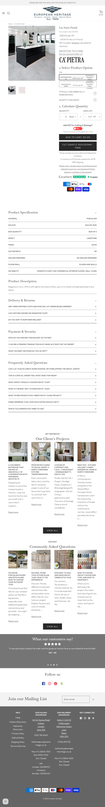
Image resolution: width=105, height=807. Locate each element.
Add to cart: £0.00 (78, 137)
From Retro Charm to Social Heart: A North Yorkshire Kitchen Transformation (40, 469)
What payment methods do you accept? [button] (27, 351)
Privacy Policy (18, 733)
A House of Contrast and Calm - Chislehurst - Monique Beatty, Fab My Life (63, 469)
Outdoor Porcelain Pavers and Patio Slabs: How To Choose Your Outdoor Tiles (16, 579)
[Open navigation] (3, 13)
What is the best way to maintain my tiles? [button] (29, 389)
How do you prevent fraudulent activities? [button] (29, 338)
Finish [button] (52, 245)
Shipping (75, 43)
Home (10, 24)
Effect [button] (52, 238)
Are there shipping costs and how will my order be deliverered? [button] (40, 306)
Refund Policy (18, 737)
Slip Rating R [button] (52, 251)
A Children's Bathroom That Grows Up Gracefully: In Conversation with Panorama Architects (17, 472)
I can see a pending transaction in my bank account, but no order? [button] (41, 344)
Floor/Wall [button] (52, 264)
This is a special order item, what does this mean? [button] (32, 375)
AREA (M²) (87, 111)
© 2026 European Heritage (52, 799)
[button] (12, 90)
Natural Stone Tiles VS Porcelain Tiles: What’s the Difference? (40, 576)
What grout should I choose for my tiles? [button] (29, 382)
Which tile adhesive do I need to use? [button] (26, 409)
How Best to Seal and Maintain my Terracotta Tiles (62, 575)
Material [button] (52, 218)
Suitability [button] (52, 271)
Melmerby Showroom (18, 728)
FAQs (17, 717)
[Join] (93, 699)
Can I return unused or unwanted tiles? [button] (28, 313)
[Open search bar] (9, 13)
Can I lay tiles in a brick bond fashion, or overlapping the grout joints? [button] (44, 369)
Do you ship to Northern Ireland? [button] (24, 320)
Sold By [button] (52, 225)
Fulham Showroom (17, 722)
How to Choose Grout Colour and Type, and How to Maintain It (86, 576)
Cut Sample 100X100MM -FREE (77, 146)
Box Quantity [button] (52, 232)
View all (52, 530)
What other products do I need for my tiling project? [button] (35, 395)
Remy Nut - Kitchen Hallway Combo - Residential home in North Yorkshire (87, 468)
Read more (13, 512)
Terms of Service (18, 746)
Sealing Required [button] (52, 258)
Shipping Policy (18, 742)
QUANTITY (64, 111)
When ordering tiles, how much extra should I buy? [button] (33, 402)
